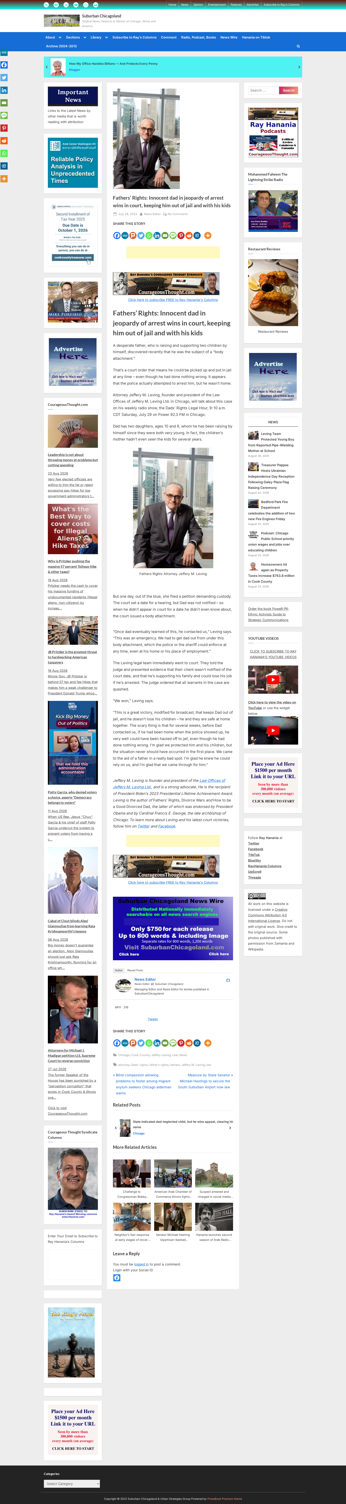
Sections (73, 37)
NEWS (273, 422)
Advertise (253, 4)
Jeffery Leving (161, 1055)
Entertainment (217, 4)
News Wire (228, 37)
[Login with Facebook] (116, 1277)
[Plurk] (133, 233)
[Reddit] (189, 233)
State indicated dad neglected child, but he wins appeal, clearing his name (183, 1124)
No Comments (178, 214)
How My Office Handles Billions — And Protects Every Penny (113, 64)
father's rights (159, 1064)
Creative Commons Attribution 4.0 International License (267, 915)
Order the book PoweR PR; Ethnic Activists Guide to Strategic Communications (268, 614)
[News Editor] (123, 991)
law (208, 1064)
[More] (207, 233)
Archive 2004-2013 (61, 46)
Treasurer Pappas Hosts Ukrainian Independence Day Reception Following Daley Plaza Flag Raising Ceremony (271, 476)
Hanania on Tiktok (256, 37)
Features (236, 4)
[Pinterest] (181, 233)
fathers (175, 1064)
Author (119, 970)
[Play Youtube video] (273, 680)
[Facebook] (117, 233)
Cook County (140, 1055)
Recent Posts (135, 970)
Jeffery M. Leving (193, 1064)
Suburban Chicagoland (101, 15)
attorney (124, 1064)
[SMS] (173, 233)
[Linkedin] (157, 233)
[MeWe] (125, 233)
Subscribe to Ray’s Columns (282, 4)
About (50, 37)
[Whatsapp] (149, 233)
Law (175, 1055)
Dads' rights (139, 1064)
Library (96, 37)
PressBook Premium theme (224, 1498)
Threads (254, 877)
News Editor (152, 214)
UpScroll (254, 872)
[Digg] (197, 233)
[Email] (165, 233)
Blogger (74, 69)
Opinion (198, 4)
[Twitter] (141, 233)
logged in (141, 1264)
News (184, 4)
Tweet (153, 1019)
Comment (169, 37)
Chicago (124, 1055)
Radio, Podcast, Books (198, 37)
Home (172, 4)
